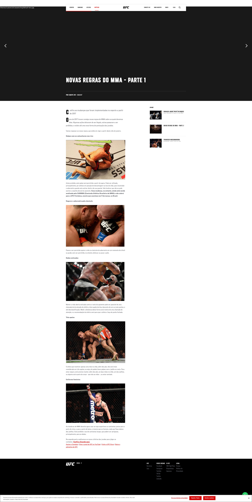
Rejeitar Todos (195, 498)
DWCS (166, 7)
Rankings (80, 7)
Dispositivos (170, 469)
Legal (178, 463)
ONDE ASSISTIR (157, 7)
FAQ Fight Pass (170, 466)
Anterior (6, 45)
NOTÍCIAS (96, 7)
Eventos (71, 7)
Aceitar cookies (209, 498)
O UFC (168, 463)
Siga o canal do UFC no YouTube (89, 444)
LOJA (174, 7)
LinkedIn (159, 479)
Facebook (159, 466)
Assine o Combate (72, 444)
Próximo (246, 45)
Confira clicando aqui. (81, 442)
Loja (148, 469)
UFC (148, 463)
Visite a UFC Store (108, 444)
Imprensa (169, 471)
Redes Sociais (161, 463)
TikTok (158, 474)
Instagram (159, 469)
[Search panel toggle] (180, 7)
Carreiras (149, 466)
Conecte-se (147, 7)
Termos (178, 466)
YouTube (159, 471)
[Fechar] (249, 498)
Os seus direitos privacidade (179, 498)
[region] (126, 498)
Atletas (89, 7)
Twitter (159, 476)
